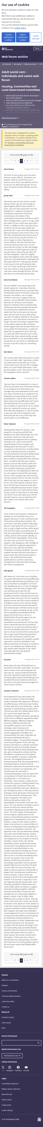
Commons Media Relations (11, 996)
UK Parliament (6, 64)
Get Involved (18, 64)
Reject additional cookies (22, 37)
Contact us (5, 1007)
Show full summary (9, 118)
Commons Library (8, 1017)
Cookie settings (35, 37)
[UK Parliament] (7, 48)
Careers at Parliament (9, 991)
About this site (7, 1094)
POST (3, 1028)
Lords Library (6, 1023)
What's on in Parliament (10, 980)
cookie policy (20, 28)
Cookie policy (6, 1105)
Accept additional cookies (8, 37)
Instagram (9, 1071)
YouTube (26, 1071)
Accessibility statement (10, 1084)
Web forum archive (30, 64)
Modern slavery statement (11, 1089)
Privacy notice (7, 1100)
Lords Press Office (8, 1002)
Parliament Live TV (12, 1055)
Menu (37, 48)
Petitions (5, 985)
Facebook (18, 1071)
